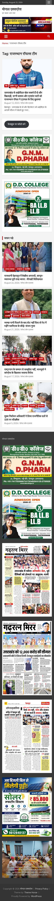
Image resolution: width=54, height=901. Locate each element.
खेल (6, 86)
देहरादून (24, 359)
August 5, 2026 (11, 423)
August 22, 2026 (11, 283)
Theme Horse (30, 892)
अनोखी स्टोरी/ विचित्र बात (13, 312)
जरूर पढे (8, 238)
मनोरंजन (22, 86)
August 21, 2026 (11, 329)
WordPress (36, 896)
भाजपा (41, 359)
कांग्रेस (7, 359)
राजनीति (27, 269)
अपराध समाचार (10, 269)
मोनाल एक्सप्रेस (11, 9)
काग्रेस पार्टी (16, 359)
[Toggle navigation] (6, 36)
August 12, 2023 (11, 103)
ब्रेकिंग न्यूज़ (13, 86)
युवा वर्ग (7, 363)
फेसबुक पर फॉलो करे (16, 124)
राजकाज (19, 269)
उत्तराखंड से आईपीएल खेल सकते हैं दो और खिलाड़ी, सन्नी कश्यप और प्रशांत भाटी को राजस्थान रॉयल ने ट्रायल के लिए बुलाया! (23, 96)
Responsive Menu (49, 2)
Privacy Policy (41, 888)
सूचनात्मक (16, 316)
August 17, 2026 (11, 376)
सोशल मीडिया (26, 316)
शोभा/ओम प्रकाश (27, 103)
